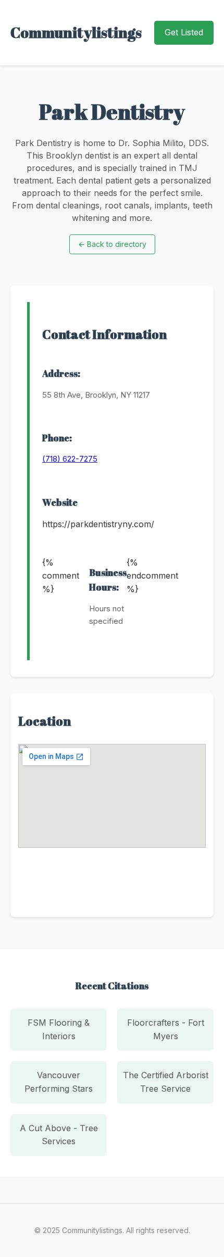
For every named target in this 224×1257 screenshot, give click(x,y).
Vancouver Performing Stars (58, 1082)
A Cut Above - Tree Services (59, 1135)
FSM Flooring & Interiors (59, 1029)
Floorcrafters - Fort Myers (165, 1029)
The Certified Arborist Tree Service (165, 1082)
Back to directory (112, 244)
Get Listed (184, 32)
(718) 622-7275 (69, 459)
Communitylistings (76, 32)
